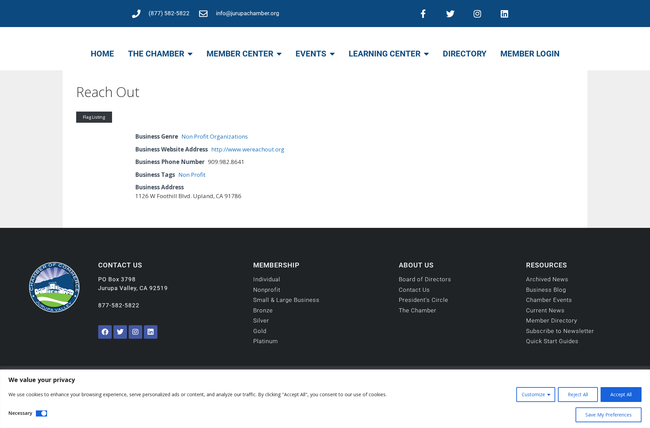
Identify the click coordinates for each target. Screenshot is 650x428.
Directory (464, 53)
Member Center (240, 53)
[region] (325, 399)
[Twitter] (450, 13)
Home (102, 53)
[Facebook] (105, 332)
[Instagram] (477, 13)
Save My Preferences (608, 414)
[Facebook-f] (423, 13)
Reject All (578, 394)
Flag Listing (94, 117)
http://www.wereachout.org (247, 149)
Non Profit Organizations (214, 136)
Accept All (621, 394)
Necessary (20, 413)
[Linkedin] (504, 13)
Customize (533, 394)
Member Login (530, 53)
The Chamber (156, 53)
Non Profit (191, 175)
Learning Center (384, 53)
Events (311, 53)
